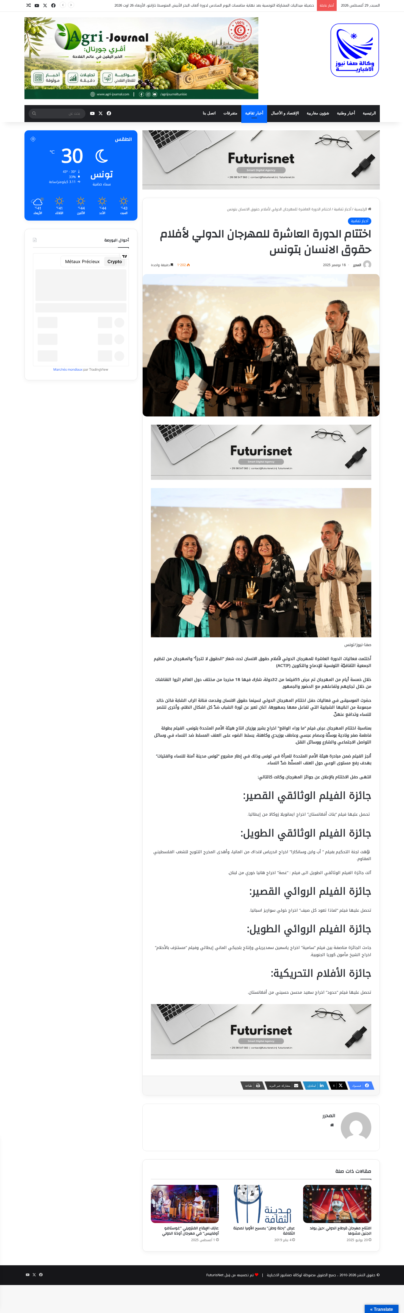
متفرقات (230, 113)
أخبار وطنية (346, 113)
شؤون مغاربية (318, 113)
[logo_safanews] (355, 50)
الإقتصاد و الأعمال (285, 113)
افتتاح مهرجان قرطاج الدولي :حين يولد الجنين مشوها (340, 1231)
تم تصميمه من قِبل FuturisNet (230, 1275)
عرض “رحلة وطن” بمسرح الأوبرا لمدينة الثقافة (264, 1231)
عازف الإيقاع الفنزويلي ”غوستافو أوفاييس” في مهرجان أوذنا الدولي (190, 1231)
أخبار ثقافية (254, 113)
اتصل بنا (209, 113)
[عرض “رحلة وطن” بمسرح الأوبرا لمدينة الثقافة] (261, 1204)
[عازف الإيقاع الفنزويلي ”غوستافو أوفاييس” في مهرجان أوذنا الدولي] (185, 1204)
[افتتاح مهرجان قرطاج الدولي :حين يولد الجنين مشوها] (337, 1204)
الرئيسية (369, 113)
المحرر (357, 265)
